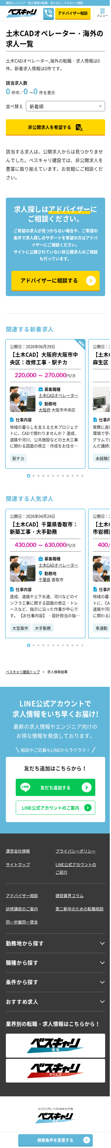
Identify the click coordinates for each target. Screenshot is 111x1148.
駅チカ (18, 458)
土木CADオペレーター (58, 395)
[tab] (28, 475)
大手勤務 (43, 628)
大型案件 (20, 628)
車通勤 (102, 628)
